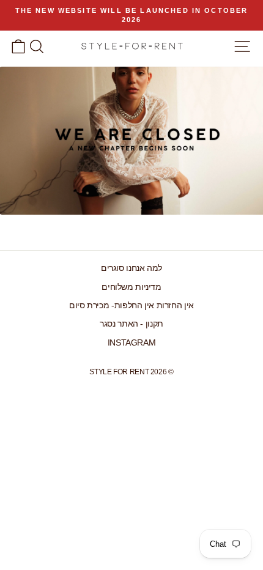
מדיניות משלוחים (131, 287)
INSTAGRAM (132, 342)
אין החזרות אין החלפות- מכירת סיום (131, 305)
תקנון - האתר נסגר (131, 323)
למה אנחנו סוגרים (131, 268)
